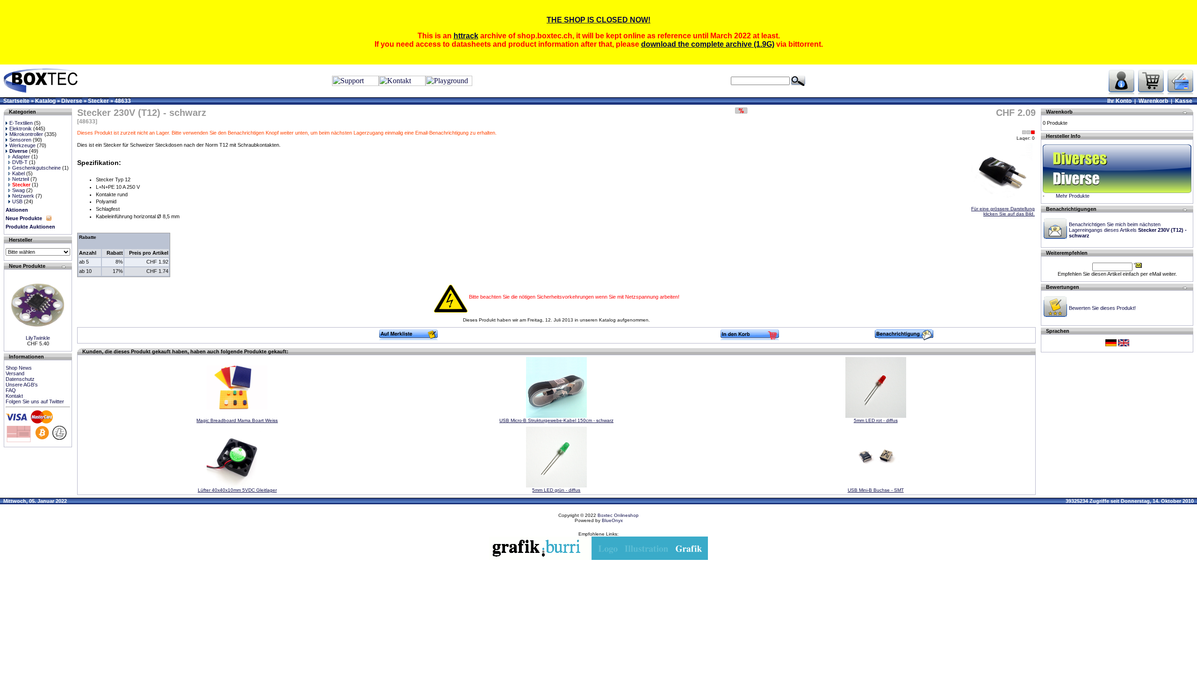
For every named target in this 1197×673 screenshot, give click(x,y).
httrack (466, 36)
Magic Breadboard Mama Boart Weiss (237, 420)
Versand (15, 373)
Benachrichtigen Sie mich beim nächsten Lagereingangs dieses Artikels (1128, 230)
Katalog (45, 101)
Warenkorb (1153, 101)
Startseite (16, 101)
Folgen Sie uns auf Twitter (35, 401)
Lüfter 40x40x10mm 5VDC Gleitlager (237, 490)
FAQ (11, 390)
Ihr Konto (1119, 101)
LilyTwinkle (38, 338)
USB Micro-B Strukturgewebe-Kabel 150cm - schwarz (556, 420)
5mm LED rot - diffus (876, 420)
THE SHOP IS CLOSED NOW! (598, 20)
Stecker (98, 101)
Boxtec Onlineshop (618, 515)
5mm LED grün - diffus (556, 490)
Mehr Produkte (1072, 196)
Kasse (1183, 101)
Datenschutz (20, 379)
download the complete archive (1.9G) (707, 44)
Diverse (71, 101)
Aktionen (17, 210)
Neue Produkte (24, 218)
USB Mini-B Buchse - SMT (876, 490)
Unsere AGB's (22, 384)
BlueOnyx (612, 520)
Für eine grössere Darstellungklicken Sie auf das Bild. (1003, 211)
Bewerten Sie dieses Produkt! (1102, 308)
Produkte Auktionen (30, 226)
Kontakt (14, 396)
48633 (123, 101)
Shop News (19, 368)
